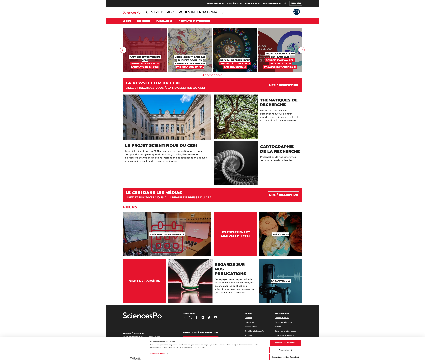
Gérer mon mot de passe (285, 331)
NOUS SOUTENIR (270, 3)
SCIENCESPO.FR (214, 3)
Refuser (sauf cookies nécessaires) (285, 357)
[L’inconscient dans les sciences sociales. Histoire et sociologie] (190, 29)
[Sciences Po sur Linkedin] (184, 317)
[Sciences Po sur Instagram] (203, 317)
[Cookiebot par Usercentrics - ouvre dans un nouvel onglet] (135, 358)
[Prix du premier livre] (235, 29)
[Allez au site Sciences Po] (131, 13)
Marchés (248, 335)
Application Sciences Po (285, 335)
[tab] (203, 75)
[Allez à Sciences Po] (142, 315)
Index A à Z (249, 322)
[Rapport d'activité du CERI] (145, 29)
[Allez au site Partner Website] (296, 12)
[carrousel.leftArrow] (123, 50)
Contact (248, 318)
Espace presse (251, 327)
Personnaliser (284, 350)
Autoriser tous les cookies (285, 343)
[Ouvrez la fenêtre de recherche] (285, 3)
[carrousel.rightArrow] (301, 50)
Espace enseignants (283, 322)
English (296, 3)
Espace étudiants (282, 318)
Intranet (278, 327)
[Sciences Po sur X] (190, 317)
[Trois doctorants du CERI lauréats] (280, 29)
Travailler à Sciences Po (254, 331)
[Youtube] (215, 317)
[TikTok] (209, 317)
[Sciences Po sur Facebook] (196, 317)
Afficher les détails (157, 353)
